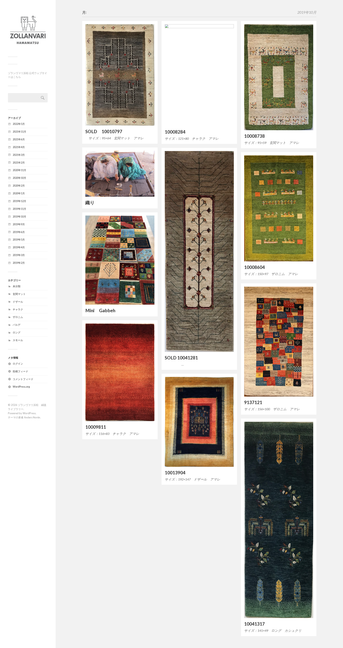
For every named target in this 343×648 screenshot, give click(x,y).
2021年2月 (19, 162)
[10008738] (278, 77)
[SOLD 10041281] (199, 251)
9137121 (253, 402)
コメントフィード (23, 379)
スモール (18, 340)
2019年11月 (19, 208)
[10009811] (119, 372)
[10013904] (199, 422)
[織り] (119, 174)
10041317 (254, 624)
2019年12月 (19, 201)
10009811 (95, 427)
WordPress (29, 413)
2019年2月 (19, 262)
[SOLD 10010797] (119, 75)
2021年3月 (19, 154)
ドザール (18, 301)
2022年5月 (19, 123)
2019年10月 (19, 216)
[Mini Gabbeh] (119, 260)
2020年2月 (19, 185)
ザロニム (18, 317)
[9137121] (278, 342)
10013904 (175, 472)
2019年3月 (19, 255)
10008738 (254, 136)
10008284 (175, 132)
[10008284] (199, 75)
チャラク (18, 309)
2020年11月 (19, 170)
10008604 (254, 267)
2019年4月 (19, 247)
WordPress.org (21, 386)
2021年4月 (19, 147)
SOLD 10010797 (103, 131)
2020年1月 (19, 193)
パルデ (16, 324)
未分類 (16, 286)
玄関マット (19, 294)
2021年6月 (19, 139)
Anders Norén (32, 417)
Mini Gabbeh (100, 310)
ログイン (18, 363)
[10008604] (278, 208)
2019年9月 (19, 224)
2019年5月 (19, 239)
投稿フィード (20, 371)
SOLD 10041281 (181, 357)
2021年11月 (19, 131)
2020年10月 (19, 177)
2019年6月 (19, 232)
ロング (16, 332)
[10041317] (278, 520)
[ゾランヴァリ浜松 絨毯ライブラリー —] (28, 30)
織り (90, 202)
